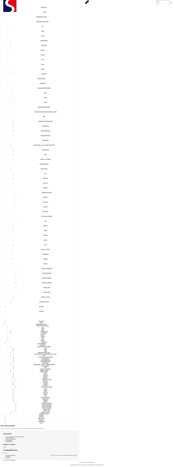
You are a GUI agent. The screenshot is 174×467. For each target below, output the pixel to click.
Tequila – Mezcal (45, 249)
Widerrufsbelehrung (10, 437)
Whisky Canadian (47, 282)
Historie (41, 311)
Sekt (45, 154)
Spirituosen (44, 169)
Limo (45, 93)
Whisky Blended (46, 273)
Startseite (44, 7)
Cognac (45, 206)
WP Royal (13, 460)
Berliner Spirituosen (43, 21)
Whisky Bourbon (47, 278)
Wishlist (41, 419)
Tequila (43, 55)
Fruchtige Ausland (46, 216)
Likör (42, 36)
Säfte (45, 97)
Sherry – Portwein (45, 159)
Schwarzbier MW (45, 131)
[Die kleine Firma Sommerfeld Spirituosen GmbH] (9, 11)
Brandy (45, 197)
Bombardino (44, 40)
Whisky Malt (46, 292)
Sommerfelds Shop (41, 17)
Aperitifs (45, 178)
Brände (45, 187)
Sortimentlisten (44, 301)
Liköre (45, 240)
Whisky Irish (46, 287)
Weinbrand (45, 254)
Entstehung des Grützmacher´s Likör (45, 112)
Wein (42, 64)
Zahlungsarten (9, 440)
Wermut (45, 259)
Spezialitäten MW (45, 135)
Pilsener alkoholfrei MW (45, 121)
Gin (43, 26)
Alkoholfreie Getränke (44, 88)
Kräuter (45, 235)
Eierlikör (44, 45)
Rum (42, 59)
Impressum (8, 456)
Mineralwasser (44, 164)
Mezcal (43, 50)
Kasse (41, 422)
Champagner (45, 150)
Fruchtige (45, 211)
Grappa (45, 225)
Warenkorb (41, 421)
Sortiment (43, 83)
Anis (45, 173)
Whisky (43, 69)
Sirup (45, 102)
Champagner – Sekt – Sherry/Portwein (44, 145)
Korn (42, 31)
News (44, 12)
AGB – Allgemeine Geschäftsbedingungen (15, 436)
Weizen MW (45, 140)
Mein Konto (41, 418)
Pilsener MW (45, 126)
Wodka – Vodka (45, 297)
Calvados (45, 202)
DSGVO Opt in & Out (11, 439)
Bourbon (44, 74)
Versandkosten (9, 441)
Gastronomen (41, 78)
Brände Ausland (47, 192)
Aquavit (45, 183)
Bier (44, 116)
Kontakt (41, 306)
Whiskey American (47, 268)
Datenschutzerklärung (10, 455)
